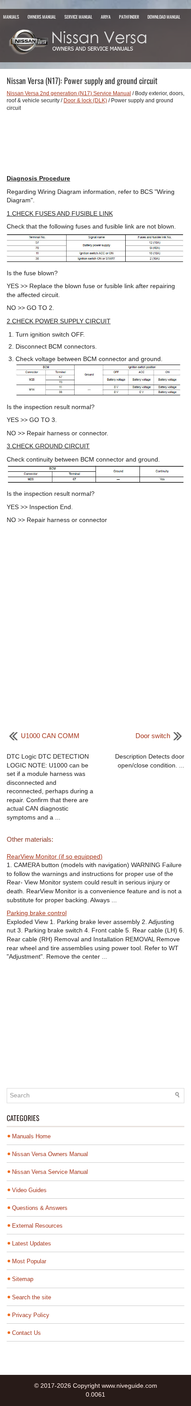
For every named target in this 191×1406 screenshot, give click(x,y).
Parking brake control (37, 912)
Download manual (163, 16)
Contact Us (26, 1333)
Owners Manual (42, 16)
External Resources (37, 1225)
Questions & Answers (40, 1208)
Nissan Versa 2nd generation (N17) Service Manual (69, 93)
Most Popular (29, 1261)
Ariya (106, 16)
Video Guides (29, 1190)
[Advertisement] (95, 143)
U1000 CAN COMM (50, 735)
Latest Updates (31, 1243)
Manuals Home (31, 1136)
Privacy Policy (30, 1315)
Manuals (11, 16)
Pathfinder (129, 16)
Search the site (31, 1297)
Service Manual (78, 16)
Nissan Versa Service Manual (50, 1172)
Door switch (152, 735)
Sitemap (22, 1279)
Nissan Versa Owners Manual (50, 1154)
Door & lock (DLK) (85, 100)
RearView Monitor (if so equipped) (55, 856)
